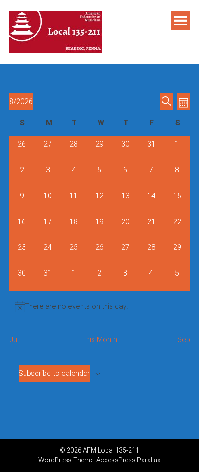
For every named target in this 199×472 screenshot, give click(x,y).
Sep (183, 339)
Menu (180, 20)
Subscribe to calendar (54, 373)
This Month (99, 339)
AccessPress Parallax (128, 460)
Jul (14, 339)
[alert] (99, 306)
